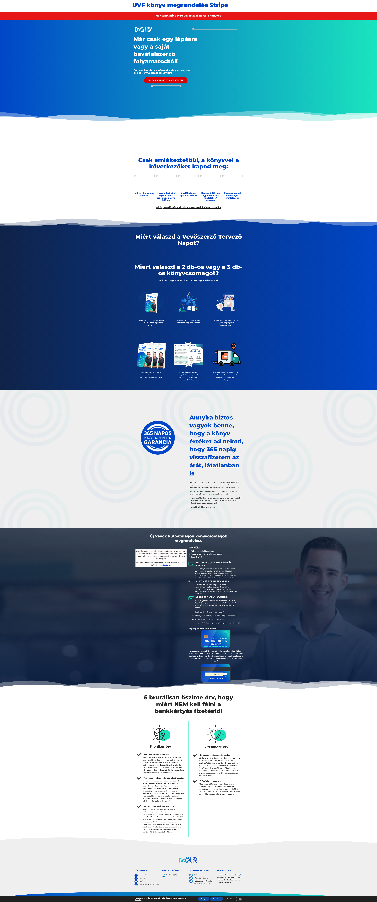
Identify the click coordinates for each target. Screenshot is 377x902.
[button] (215, 612)
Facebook (142, 875)
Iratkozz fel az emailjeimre (149, 884)
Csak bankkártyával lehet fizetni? (209, 612)
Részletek (138, 900)
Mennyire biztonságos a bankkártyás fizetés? (215, 616)
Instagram (142, 878)
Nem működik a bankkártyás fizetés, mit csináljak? (217, 623)
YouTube (142, 881)
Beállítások (230, 899)
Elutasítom (216, 899)
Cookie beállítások (173, 875)
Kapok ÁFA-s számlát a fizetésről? (210, 619)
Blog (195, 875)
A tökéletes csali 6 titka (203, 878)
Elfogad (203, 899)
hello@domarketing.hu (233, 875)
